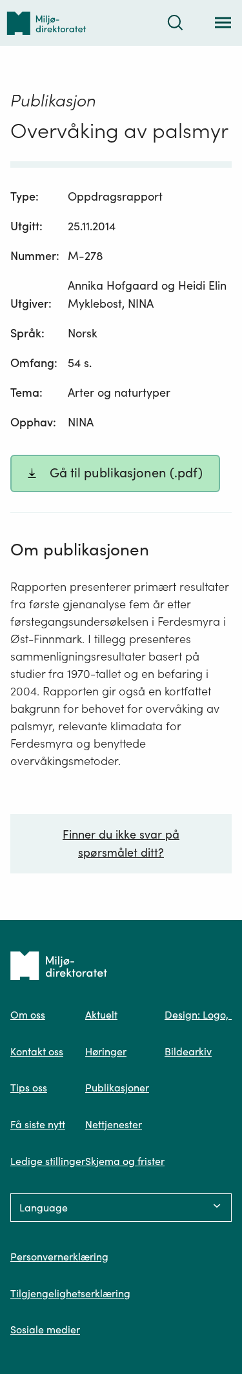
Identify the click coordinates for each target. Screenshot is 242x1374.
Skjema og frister (125, 1161)
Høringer (105, 1051)
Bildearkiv (188, 1051)
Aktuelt (101, 1014)
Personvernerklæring (59, 1256)
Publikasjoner (117, 1087)
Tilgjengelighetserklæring (70, 1293)
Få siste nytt (37, 1124)
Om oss (27, 1014)
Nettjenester (113, 1124)
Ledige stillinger (47, 1161)
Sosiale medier (45, 1329)
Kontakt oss (36, 1051)
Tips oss (28, 1087)
